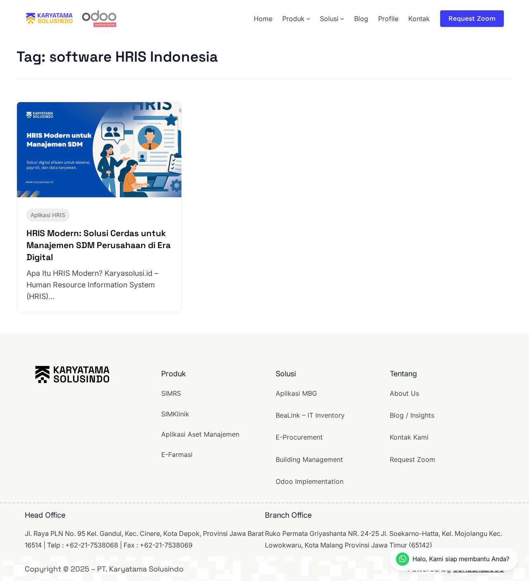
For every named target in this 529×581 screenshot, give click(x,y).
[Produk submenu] (308, 19)
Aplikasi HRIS (48, 215)
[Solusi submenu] (342, 19)
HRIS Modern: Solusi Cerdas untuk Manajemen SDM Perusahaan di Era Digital (98, 245)
